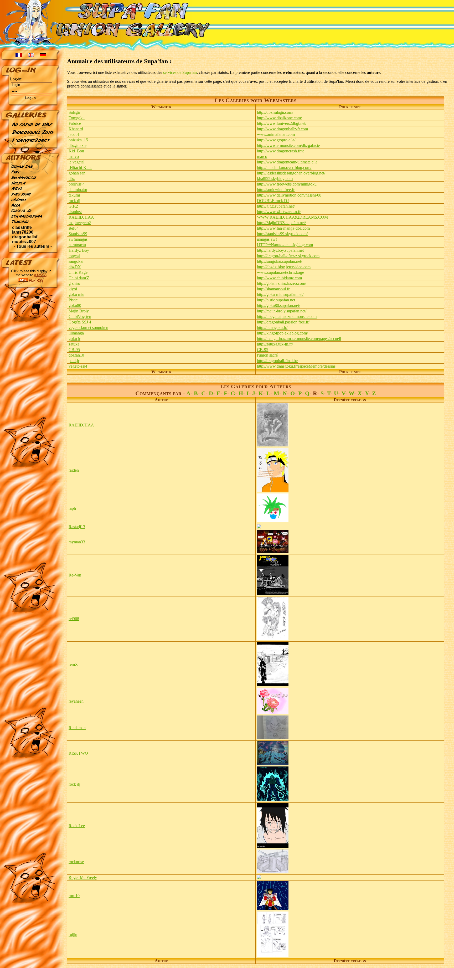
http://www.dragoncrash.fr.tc (280, 151)
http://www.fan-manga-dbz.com (283, 228)
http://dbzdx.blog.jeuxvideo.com (284, 267)
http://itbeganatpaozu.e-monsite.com (287, 316)
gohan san (77, 173)
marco (74, 156)
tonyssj (74, 256)
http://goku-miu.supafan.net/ (280, 294)
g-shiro (74, 283)
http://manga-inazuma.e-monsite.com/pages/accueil (299, 338)
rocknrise (76, 861)
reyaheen (76, 701)
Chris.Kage (78, 272)
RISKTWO (78, 753)
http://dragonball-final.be (277, 360)
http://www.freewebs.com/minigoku (287, 184)
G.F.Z (74, 206)
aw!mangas (78, 239)
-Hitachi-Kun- (80, 167)
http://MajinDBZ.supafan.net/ (281, 222)
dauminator (78, 189)
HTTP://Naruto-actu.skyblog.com (285, 245)
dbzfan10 (76, 355)
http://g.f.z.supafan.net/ (276, 206)
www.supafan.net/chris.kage (280, 272)
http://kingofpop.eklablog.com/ (282, 333)
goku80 (75, 305)
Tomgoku (77, 118)
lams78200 (22, 232)
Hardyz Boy (79, 250)
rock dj (74, 200)
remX (73, 664)
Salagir (74, 112)
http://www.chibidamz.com (279, 278)
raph (72, 508)
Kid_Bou (76, 151)
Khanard (76, 129)
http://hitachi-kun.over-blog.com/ (284, 167)
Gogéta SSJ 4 (80, 322)
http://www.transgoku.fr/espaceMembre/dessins (296, 366)
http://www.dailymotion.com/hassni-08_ (290, 195)
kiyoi (73, 289)
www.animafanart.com (276, 134)
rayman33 (77, 542)
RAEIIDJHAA (81, 217)
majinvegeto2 (80, 222)
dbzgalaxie (77, 145)
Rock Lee (77, 825)
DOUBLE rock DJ (273, 200)
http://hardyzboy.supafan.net (280, 250)
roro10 (74, 895)
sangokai (76, 261)
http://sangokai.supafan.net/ (279, 261)
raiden (74, 470)
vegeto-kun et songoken (88, 327)
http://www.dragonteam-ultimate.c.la (287, 162)
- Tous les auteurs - (33, 246)
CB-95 (74, 349)
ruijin (73, 934)
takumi (74, 195)
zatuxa (74, 344)
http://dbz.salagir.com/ (275, 112)
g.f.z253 (40, 275)
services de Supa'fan (180, 72)
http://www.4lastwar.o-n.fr (279, 211)
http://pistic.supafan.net (276, 300)
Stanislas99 (78, 233)
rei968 (74, 618)
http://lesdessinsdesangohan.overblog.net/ (291, 173)
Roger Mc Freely (83, 877)
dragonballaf (24, 237)
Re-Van (75, 575)
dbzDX (75, 267)
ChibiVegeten (80, 316)
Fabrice (75, 123)
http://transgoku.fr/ (272, 327)
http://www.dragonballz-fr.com (282, 129)
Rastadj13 (77, 526)
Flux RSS (36, 280)
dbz (72, 178)
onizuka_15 (78, 140)
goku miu (76, 294)
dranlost (75, 211)
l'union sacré (267, 355)
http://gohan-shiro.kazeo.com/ (281, 283)
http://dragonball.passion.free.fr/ (283, 322)
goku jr (74, 338)
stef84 (74, 228)
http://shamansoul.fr (273, 289)
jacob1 (74, 134)
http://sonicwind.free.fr (276, 189)
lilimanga (76, 333)
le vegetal (76, 162)
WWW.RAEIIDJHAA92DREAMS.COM (292, 217)
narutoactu (77, 245)
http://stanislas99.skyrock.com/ (282, 233)
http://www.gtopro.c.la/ (276, 140)
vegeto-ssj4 (78, 366)
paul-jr (74, 360)
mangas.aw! (267, 239)
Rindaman (77, 727)
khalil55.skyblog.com (275, 178)
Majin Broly (79, 311)
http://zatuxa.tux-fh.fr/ (275, 344)
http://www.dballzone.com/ (279, 118)
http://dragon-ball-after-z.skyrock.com (288, 256)
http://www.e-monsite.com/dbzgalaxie (288, 145)
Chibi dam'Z (79, 278)
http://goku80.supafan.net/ (278, 305)
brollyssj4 (77, 184)
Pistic (73, 300)
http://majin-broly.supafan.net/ (281, 311)
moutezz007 (24, 241)
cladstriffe (22, 227)
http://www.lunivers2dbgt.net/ (281, 123)
